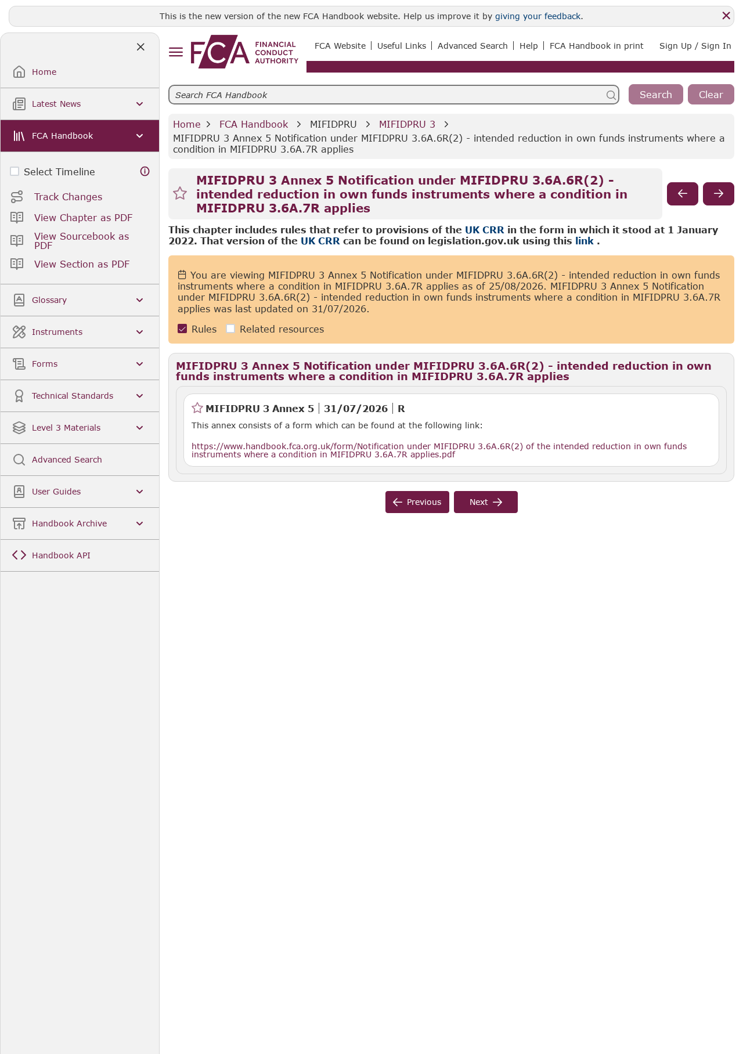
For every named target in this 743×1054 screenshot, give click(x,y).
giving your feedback (537, 16)
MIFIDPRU (333, 123)
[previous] (682, 193)
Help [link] (529, 45)
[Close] (726, 15)
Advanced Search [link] (473, 45)
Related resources (282, 328)
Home (187, 123)
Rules (204, 328)
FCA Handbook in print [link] (597, 45)
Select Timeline (59, 171)
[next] (718, 193)
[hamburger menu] (175, 52)
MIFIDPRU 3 (407, 123)
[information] (145, 171)
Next (479, 502)
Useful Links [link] (401, 45)
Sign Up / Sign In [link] (695, 45)
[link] (245, 52)
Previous (424, 502)
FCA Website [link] (340, 45)
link (584, 240)
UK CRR (484, 229)
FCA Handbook (253, 123)
